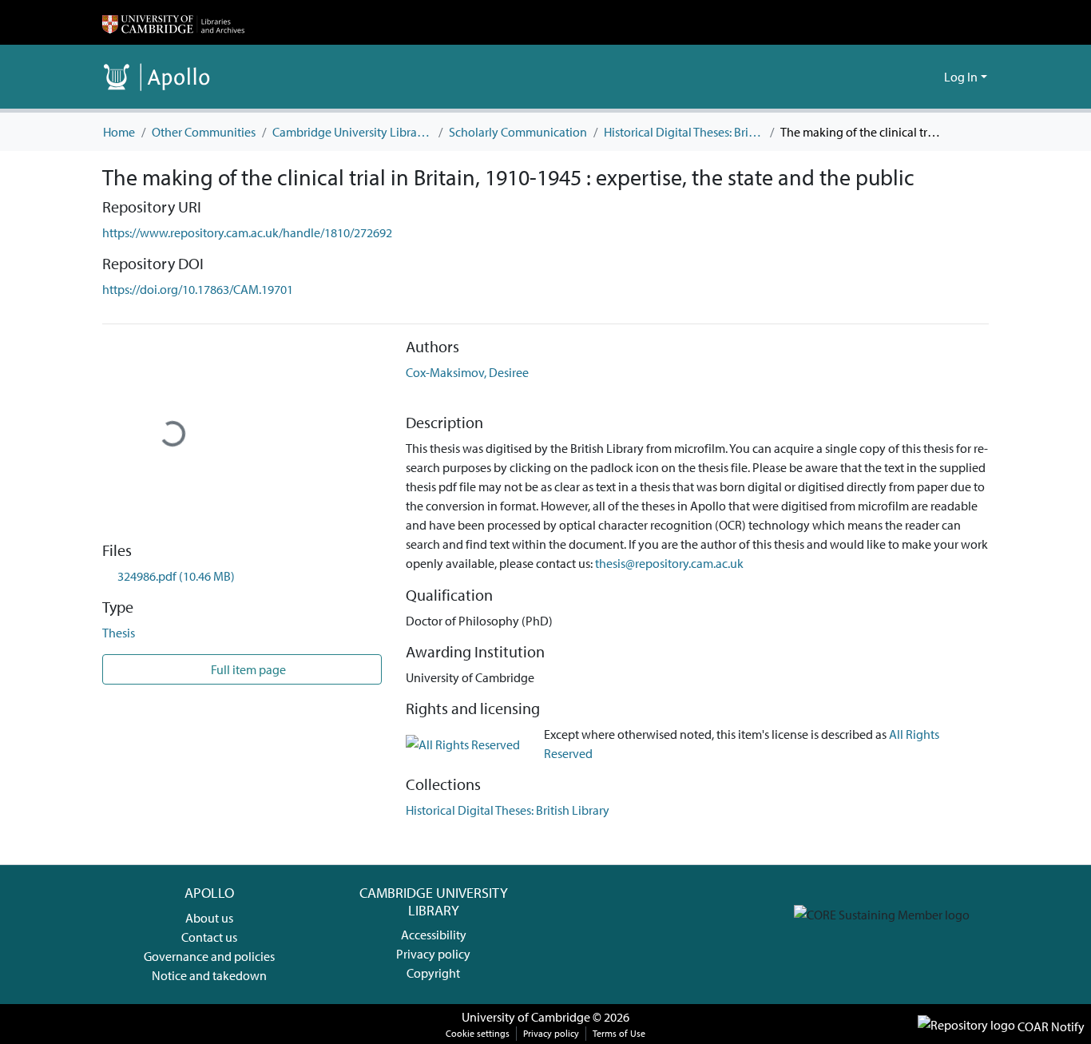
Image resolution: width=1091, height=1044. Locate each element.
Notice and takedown (209, 975)
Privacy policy (433, 954)
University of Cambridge (526, 1017)
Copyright (433, 973)
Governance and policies (209, 956)
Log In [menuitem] (961, 77)
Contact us (209, 937)
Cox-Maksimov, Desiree (467, 372)
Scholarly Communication (518, 132)
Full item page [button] (247, 669)
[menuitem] (929, 76)
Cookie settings (478, 1033)
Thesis (118, 633)
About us (209, 918)
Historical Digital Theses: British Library (684, 132)
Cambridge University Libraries (352, 132)
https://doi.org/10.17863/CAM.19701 (197, 289)
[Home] (173, 22)
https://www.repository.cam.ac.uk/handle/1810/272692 (247, 232)
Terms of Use (619, 1033)
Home (119, 132)
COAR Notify (1050, 1026)
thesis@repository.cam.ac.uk (669, 563)
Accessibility (433, 935)
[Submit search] (906, 76)
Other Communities (204, 132)
